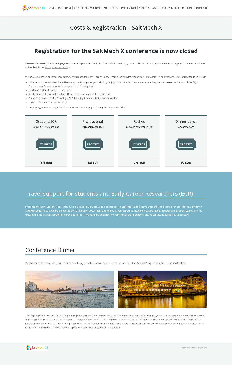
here (78, 214)
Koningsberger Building (57, 67)
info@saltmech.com (177, 214)
